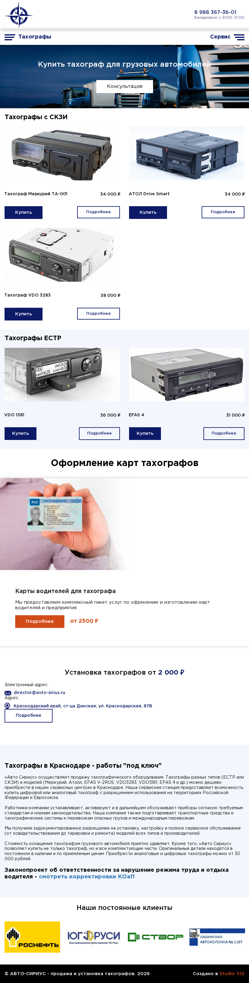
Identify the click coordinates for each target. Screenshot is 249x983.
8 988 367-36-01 (215, 12)
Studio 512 (232, 974)
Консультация (124, 86)
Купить (23, 212)
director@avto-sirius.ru (39, 693)
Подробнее (98, 212)
